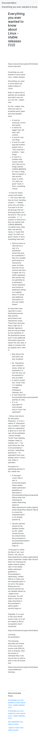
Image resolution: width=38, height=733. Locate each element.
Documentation (9, 3)
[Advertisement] (17, 54)
